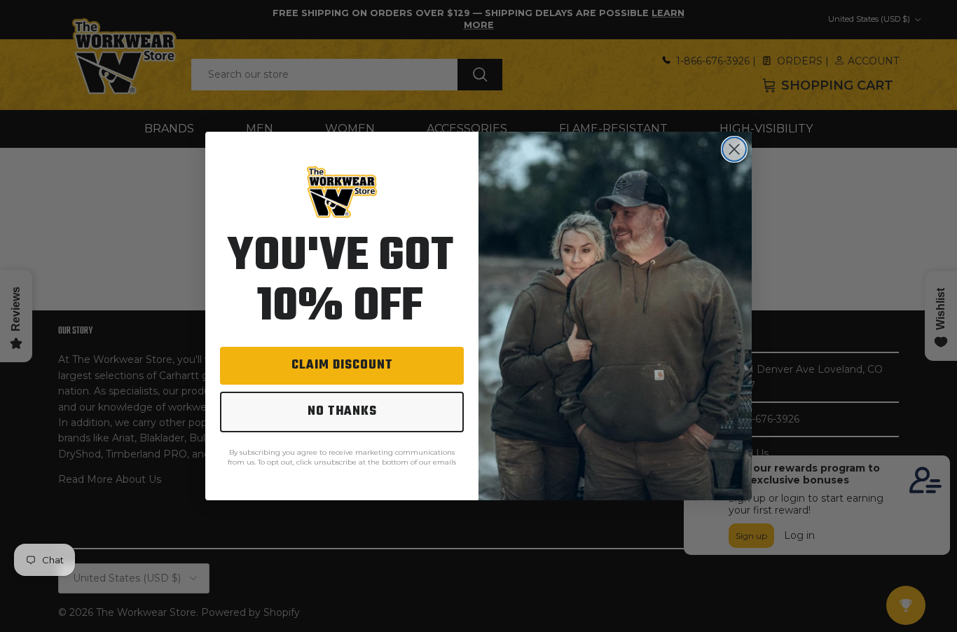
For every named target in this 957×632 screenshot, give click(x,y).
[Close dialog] (734, 149)
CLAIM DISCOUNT (342, 365)
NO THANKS (342, 411)
